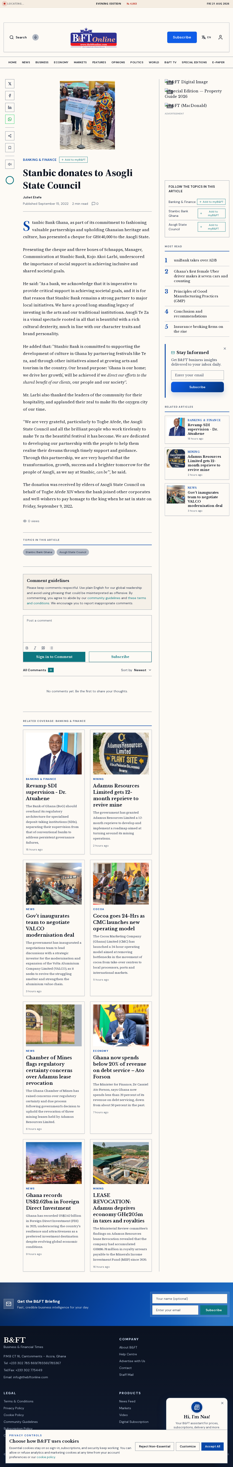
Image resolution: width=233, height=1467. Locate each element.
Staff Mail (126, 1375)
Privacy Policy (14, 1408)
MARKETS (80, 62)
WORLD (154, 62)
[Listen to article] (9, 164)
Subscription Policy (18, 1429)
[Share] (9, 135)
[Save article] (9, 147)
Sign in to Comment (54, 657)
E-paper (218, 62)
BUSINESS (41, 62)
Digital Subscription (134, 1422)
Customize (188, 1446)
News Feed (127, 1401)
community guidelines (103, 598)
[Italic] (35, 648)
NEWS (26, 62)
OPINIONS (118, 62)
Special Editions (194, 62)
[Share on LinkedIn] (9, 107)
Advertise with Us (132, 1361)
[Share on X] (9, 83)
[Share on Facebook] (9, 95)
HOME (12, 62)
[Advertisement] (197, 144)
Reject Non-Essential (154, 1446)
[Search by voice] (35, 37)
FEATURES (99, 62)
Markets (125, 1408)
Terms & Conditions (18, 1401)
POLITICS (136, 62)
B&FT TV (170, 62)
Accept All (212, 1446)
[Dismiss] (225, 348)
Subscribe (182, 37)
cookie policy (46, 1457)
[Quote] (43, 648)
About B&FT (128, 1347)
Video (123, 1415)
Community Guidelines (21, 1422)
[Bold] (26, 648)
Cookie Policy (14, 1415)
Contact (125, 1368)
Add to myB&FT (75, 160)
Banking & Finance (39, 160)
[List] (51, 648)
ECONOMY (61, 62)
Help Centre (128, 1354)
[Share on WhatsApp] (9, 119)
